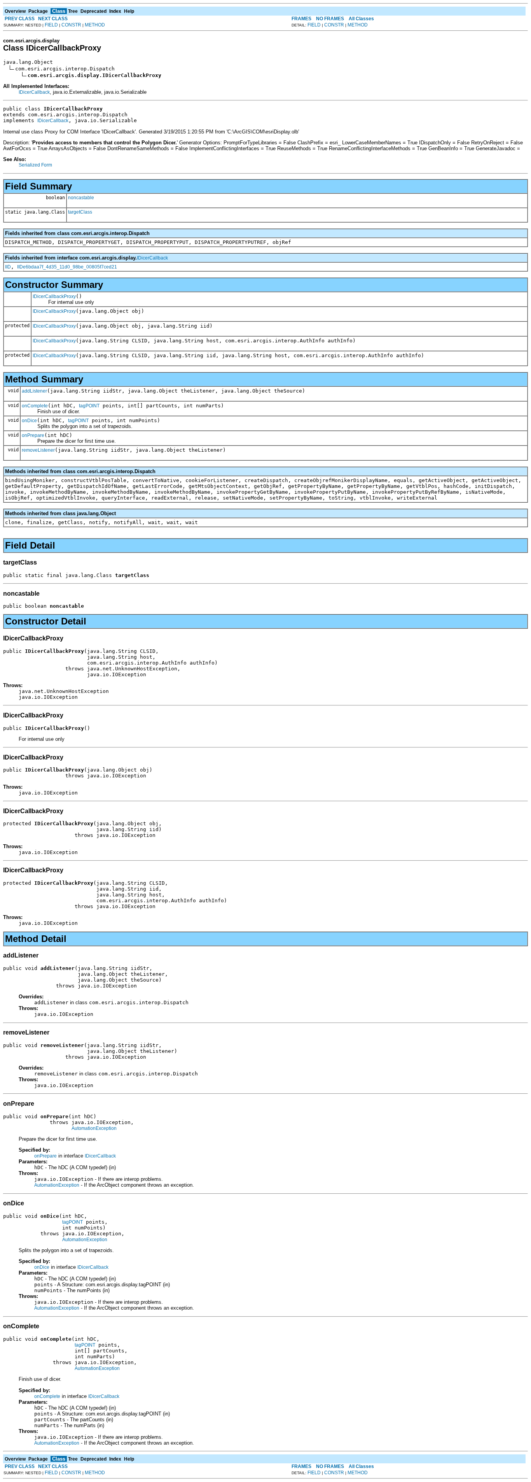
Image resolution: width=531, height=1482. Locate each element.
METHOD (95, 25)
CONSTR (71, 25)
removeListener (38, 450)
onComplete (35, 406)
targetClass (80, 212)
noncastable (81, 197)
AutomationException (94, 1128)
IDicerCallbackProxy (54, 296)
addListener (34, 391)
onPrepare (33, 435)
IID (8, 267)
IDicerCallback (34, 92)
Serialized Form (35, 165)
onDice (29, 420)
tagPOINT (89, 406)
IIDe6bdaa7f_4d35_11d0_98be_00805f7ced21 (67, 267)
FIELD (51, 25)
